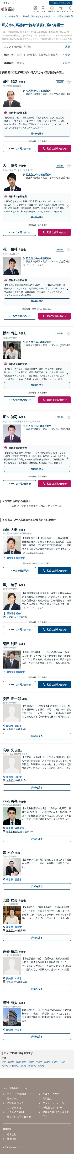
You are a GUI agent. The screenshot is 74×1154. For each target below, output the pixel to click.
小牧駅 (10, 981)
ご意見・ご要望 (51, 1094)
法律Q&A (12, 1098)
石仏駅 (10, 617)
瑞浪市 (18, 927)
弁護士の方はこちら (61, 2)
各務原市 (19, 828)
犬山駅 (10, 729)
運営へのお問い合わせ (19, 1116)
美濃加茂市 (21, 1061)
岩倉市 (19, 613)
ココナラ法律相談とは (19, 1094)
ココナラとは (14, 1107)
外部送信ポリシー (52, 1107)
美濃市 (18, 879)
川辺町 (63, 1061)
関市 (4, 1061)
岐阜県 (9, 828)
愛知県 (10, 558)
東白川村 (32, 1065)
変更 (67, 46)
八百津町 (14, 1065)
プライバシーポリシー (55, 1103)
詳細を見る (37, 736)
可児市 (30, 90)
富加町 (55, 1061)
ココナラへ (9, 3)
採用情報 (11, 1139)
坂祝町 (47, 1061)
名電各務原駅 (13, 831)
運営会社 (11, 1134)
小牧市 (18, 978)
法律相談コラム (15, 1103)
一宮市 (18, 1029)
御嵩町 (41, 1065)
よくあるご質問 (15, 1112)
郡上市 (39, 1061)
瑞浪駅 (10, 930)
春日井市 (20, 558)
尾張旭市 (20, 672)
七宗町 (5, 1065)
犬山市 (18, 725)
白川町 (23, 1065)
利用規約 (47, 1098)
